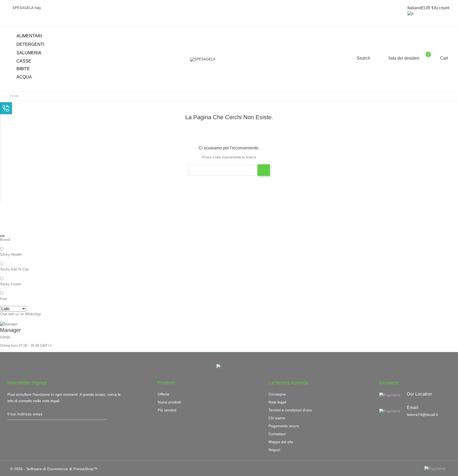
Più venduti (167, 410)
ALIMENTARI (32, 36)
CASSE (23, 61)
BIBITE (26, 69)
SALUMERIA (31, 53)
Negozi (274, 450)
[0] (433, 58)
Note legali (277, 402)
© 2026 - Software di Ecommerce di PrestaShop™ (54, 469)
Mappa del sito (280, 442)
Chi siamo (276, 418)
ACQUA (24, 77)
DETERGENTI (33, 44)
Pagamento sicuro (283, 426)
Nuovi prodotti (169, 402)
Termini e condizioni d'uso (290, 410)
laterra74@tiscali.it (422, 414)
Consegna (277, 394)
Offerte (163, 394)
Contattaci (276, 434)
